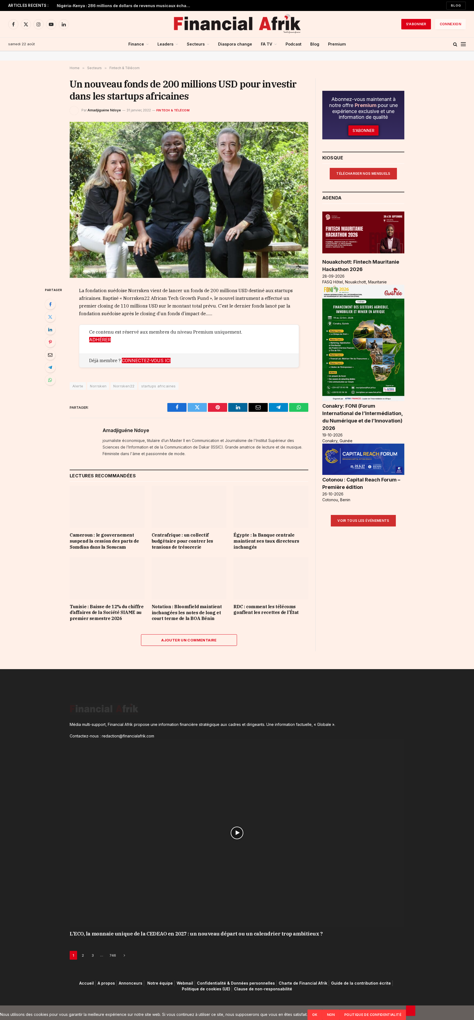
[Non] (410, 1010)
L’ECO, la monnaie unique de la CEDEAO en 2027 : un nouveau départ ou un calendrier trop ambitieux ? (196, 934)
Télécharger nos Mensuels (363, 173)
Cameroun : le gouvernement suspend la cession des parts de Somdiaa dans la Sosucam (104, 541)
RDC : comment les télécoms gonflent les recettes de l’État (266, 609)
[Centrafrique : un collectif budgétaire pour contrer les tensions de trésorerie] (189, 507)
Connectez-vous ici (146, 360)
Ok (315, 1015)
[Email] (50, 355)
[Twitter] (50, 317)
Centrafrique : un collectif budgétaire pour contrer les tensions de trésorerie (182, 541)
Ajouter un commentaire (189, 640)
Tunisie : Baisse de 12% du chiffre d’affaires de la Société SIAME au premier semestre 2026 (106, 612)
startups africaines (158, 386)
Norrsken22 (123, 386)
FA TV (266, 44)
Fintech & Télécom (173, 110)
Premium (337, 44)
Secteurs (196, 44)
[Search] (455, 44)
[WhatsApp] (50, 380)
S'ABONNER (416, 24)
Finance (136, 44)
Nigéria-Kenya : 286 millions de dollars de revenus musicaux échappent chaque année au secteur (125, 5)
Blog (456, 5)
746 (112, 955)
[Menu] (463, 44)
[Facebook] (50, 304)
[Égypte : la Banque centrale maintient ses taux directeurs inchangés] (270, 507)
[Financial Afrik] (237, 24)
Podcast (293, 44)
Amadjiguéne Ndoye (104, 110)
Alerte (77, 386)
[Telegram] (50, 367)
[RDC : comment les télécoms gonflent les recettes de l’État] (270, 578)
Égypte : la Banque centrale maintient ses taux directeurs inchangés (266, 541)
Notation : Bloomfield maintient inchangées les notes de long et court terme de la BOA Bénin (187, 612)
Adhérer (100, 339)
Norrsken (98, 386)
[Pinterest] (50, 342)
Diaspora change (235, 44)
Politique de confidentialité (372, 1015)
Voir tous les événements (363, 521)
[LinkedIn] (50, 329)
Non (331, 1015)
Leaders (165, 44)
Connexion (450, 24)
